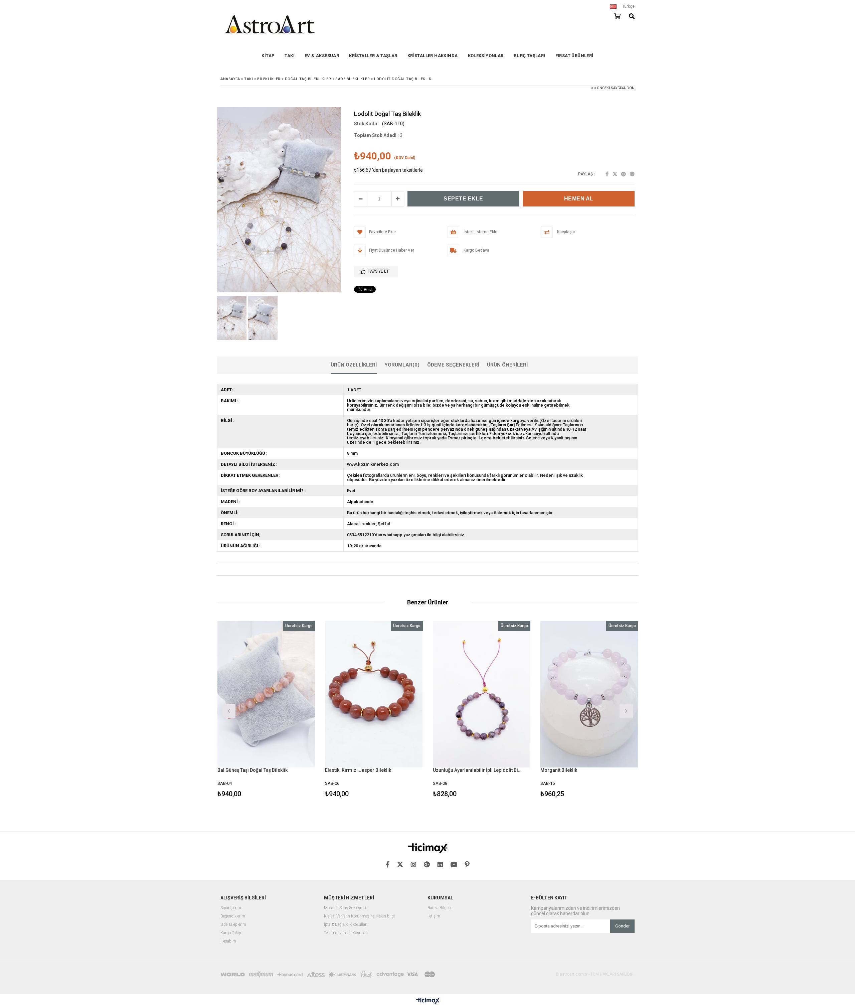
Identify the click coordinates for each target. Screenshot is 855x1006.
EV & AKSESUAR (322, 55)
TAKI (290, 55)
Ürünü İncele (290, 710)
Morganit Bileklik (558, 770)
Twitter (615, 174)
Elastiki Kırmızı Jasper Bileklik (358, 770)
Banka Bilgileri (440, 908)
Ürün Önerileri (507, 365)
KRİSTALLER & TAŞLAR (373, 55)
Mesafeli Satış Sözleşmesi (346, 908)
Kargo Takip (230, 933)
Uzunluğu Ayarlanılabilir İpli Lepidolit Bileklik (477, 770)
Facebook (607, 174)
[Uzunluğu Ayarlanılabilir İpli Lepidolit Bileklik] (482, 694)
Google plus (632, 174)
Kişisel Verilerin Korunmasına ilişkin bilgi (359, 916)
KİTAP (268, 55)
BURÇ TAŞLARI (529, 55)
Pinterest (623, 174)
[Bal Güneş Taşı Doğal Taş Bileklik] (266, 694)
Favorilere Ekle (266, 710)
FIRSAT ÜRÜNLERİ (574, 55)
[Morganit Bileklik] (589, 694)
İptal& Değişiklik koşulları (345, 924)
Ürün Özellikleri (354, 365)
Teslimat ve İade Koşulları (346, 933)
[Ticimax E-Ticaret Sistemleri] (428, 1001)
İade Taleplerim (233, 924)
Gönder (622, 925)
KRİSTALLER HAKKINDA (432, 55)
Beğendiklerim (232, 916)
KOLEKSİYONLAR (486, 55)
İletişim (434, 916)
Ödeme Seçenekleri (453, 365)
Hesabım (228, 941)
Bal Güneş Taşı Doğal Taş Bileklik (252, 770)
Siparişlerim (230, 908)
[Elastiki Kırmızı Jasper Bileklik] (374, 694)
